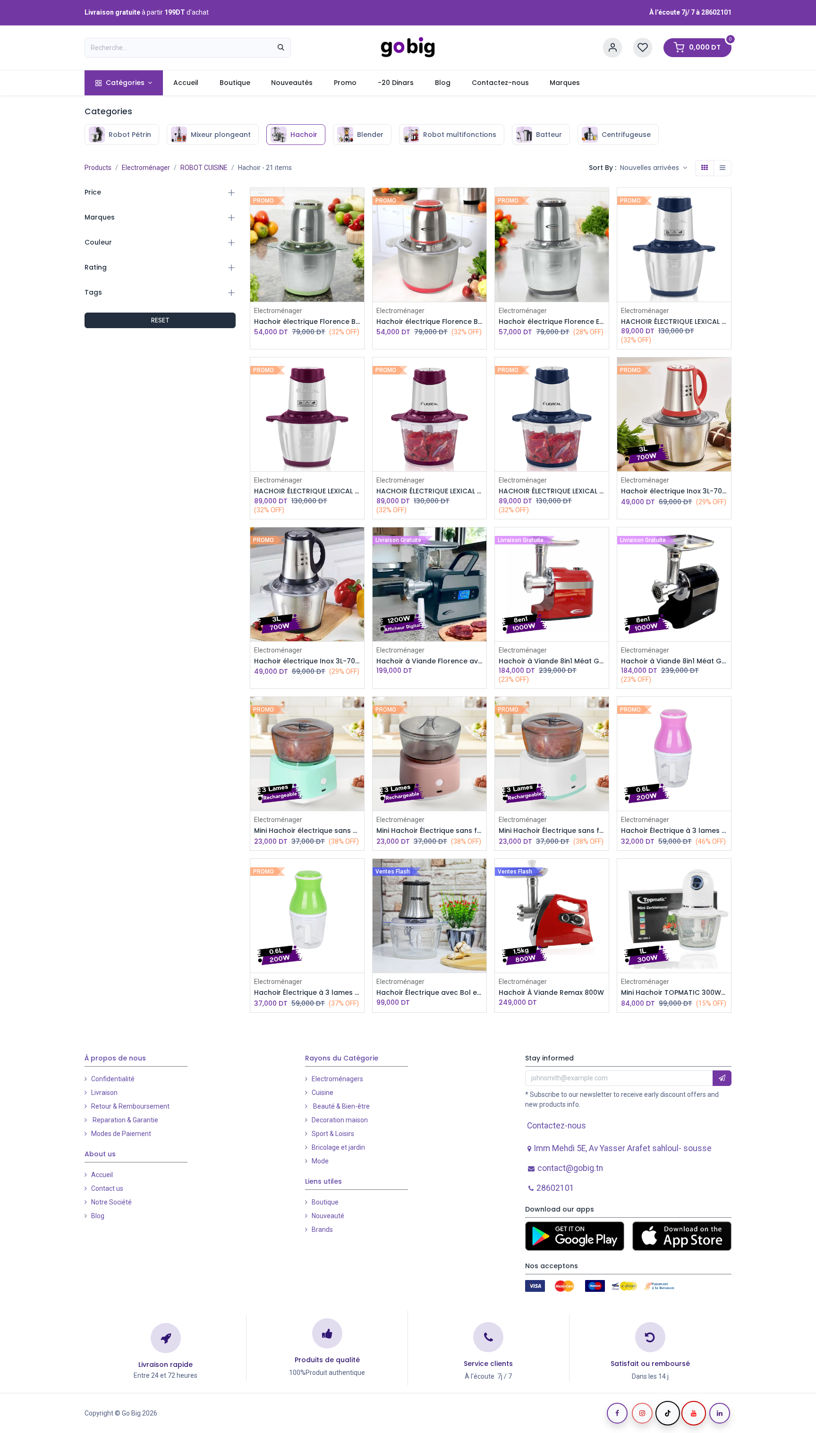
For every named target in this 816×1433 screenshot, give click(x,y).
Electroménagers (337, 1365)
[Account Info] (612, 48)
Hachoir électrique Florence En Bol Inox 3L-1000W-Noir (552, 322)
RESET (160, 320)
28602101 (716, 12)
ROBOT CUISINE (204, 167)
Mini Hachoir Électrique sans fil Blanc (552, 831)
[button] (654, 168)
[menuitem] (123, 82)
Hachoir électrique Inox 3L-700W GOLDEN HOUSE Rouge (674, 491)
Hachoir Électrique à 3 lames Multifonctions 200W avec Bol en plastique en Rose (674, 831)
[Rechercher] (281, 47)
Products (98, 167)
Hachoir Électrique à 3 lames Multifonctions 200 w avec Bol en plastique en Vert (307, 993)
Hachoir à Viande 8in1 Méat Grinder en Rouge (552, 661)
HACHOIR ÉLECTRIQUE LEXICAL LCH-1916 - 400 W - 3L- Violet (429, 491)
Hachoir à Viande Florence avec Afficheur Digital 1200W (429, 661)
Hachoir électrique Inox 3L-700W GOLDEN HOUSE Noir (307, 661)
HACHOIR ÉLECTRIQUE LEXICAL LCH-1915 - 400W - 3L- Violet (307, 491)
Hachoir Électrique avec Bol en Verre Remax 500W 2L (429, 993)
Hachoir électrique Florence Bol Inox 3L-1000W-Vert (307, 322)
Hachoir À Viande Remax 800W (551, 993)
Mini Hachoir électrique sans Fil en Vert (307, 831)
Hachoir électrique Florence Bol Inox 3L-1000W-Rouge (429, 322)
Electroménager (146, 167)
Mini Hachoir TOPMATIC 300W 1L (674, 993)
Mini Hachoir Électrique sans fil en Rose (429, 831)
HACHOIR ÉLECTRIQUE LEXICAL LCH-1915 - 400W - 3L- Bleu (674, 322)
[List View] (722, 168)
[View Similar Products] (358, 267)
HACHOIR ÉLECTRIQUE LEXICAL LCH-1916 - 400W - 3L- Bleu (552, 491)
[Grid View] (704, 168)
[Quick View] (358, 203)
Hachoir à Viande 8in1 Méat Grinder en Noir (674, 661)
